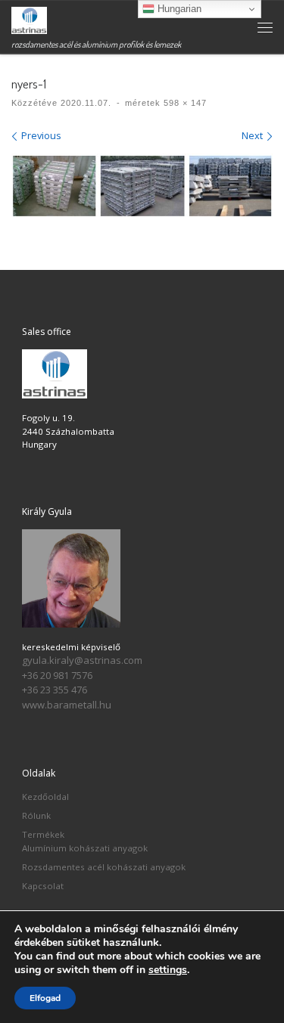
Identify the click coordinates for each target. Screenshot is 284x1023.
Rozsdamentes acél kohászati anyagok (104, 867)
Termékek (43, 834)
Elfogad (45, 998)
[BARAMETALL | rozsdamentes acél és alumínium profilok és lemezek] (29, 18)
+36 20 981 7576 (57, 675)
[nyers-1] (142, 185)
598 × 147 (184, 102)
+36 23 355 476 (54, 689)
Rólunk (36, 815)
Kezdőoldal (45, 796)
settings (167, 970)
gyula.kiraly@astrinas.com (82, 660)
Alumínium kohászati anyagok (85, 848)
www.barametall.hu (66, 704)
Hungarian (177, 8)
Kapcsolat (43, 885)
